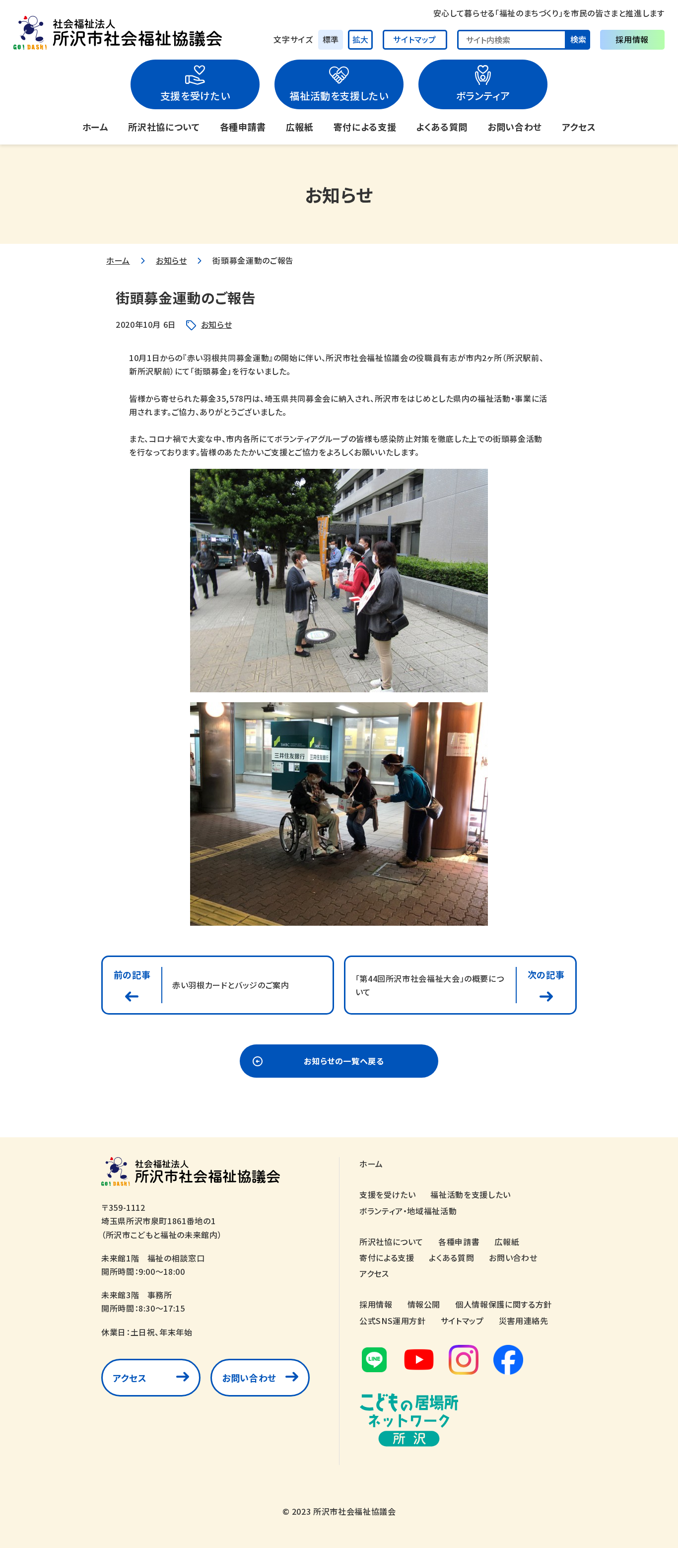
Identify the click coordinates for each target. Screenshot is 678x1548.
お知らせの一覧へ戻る (344, 1061)
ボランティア (483, 95)
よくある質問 (442, 126)
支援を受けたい (195, 95)
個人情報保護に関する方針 (503, 1304)
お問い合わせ (514, 126)
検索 (578, 39)
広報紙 (300, 126)
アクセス (579, 126)
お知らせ (171, 260)
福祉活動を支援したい (338, 95)
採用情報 (632, 39)
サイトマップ (414, 39)
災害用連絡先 (523, 1321)
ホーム (95, 126)
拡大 (360, 39)
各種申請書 (243, 126)
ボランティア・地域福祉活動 (408, 1211)
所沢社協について (164, 126)
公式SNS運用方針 (392, 1321)
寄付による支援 (365, 126)
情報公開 (424, 1304)
